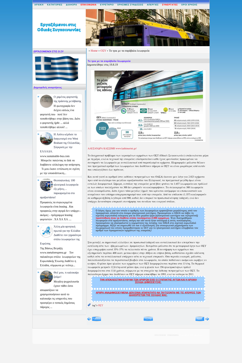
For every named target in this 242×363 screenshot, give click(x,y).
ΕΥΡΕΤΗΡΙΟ (107, 4)
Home (94, 50)
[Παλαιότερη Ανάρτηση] (202, 320)
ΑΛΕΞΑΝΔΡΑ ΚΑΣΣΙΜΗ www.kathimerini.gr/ (112, 148)
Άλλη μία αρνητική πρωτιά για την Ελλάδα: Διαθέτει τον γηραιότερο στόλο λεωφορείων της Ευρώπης (60, 235)
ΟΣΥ (103, 50)
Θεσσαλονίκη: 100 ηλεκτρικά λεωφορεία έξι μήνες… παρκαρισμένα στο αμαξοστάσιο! (59, 189)
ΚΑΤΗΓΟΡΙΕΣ (54, 4)
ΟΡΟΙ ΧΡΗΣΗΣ (189, 4)
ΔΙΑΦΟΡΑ (71, 4)
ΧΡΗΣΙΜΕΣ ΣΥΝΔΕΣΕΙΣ (130, 4)
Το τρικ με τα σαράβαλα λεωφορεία (109, 61)
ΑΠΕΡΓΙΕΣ (153, 4)
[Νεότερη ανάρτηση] (94, 320)
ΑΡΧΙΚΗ (39, 4)
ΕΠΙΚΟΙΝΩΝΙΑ (172, 335)
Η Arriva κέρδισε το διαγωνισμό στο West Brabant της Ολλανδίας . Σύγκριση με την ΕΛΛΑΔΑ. (60, 143)
